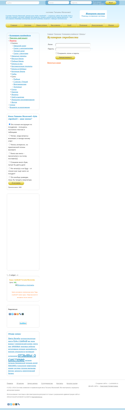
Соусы (14, 89)
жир (9, 346)
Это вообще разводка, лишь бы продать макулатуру (20, 178)
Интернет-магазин (95, 13)
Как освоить (55, 25)
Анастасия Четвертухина (109, 386)
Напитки (14, 92)
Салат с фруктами (21, 53)
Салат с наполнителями (23, 48)
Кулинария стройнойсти (20, 35)
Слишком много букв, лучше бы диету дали (18, 163)
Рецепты (13, 41)
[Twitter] (12, 314)
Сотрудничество (47, 383)
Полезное (83, 25)
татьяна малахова (28, 368)
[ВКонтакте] (10, 314)
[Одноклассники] (17, 314)
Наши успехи (41, 25)
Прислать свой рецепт (18, 38)
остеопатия (12, 356)
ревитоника (31, 366)
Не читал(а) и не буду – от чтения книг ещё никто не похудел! (20, 171)
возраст (11, 344)
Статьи (12, 105)
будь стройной (20, 341)
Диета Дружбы (14, 338)
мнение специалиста (16, 352)
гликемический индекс (24, 344)
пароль (74, 3)
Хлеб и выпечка (17, 97)
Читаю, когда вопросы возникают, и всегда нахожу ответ (19, 138)
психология (21, 366)
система (17, 368)
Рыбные (17, 79)
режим (10, 368)
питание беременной (16, 363)
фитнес (11, 371)
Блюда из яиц (16, 64)
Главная (14, 25)
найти (9, 3)
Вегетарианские (20, 84)
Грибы (13, 74)
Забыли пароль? (98, 3)
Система (27, 25)
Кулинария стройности (70, 34)
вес (29, 341)
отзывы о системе (22, 357)
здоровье (16, 346)
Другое (14, 102)
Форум (111, 25)
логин (51, 3)
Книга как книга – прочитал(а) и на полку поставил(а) (17, 156)
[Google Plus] (15, 314)
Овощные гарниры (18, 56)
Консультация (97, 25)
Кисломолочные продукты (21, 66)
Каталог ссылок (72, 383)
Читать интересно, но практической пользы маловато (18, 147)
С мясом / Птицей (21, 82)
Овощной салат (20, 46)
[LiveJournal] (20, 314)
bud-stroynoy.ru (37, 397)
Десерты (14, 94)
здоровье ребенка (28, 346)
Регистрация (97, 2)
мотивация (30, 352)
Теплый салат (19, 51)
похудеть (12, 365)
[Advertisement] (23, 231)
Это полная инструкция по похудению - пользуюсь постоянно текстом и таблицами (20, 128)
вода (33, 341)
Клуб (69, 25)
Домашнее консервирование (23, 100)
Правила (10, 383)
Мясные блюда (17, 59)
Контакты (59, 383)
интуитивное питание (16, 349)
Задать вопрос (32, 383)
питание (28, 360)
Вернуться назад (54, 63)
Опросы (82, 34)
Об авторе (20, 383)
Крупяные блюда (18, 71)
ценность (18, 371)
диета (35, 344)
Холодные (18, 87)
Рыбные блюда (17, 61)
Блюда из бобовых (18, 69)
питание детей (31, 363)
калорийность (31, 349)
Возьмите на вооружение (20, 107)
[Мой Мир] (22, 314)
